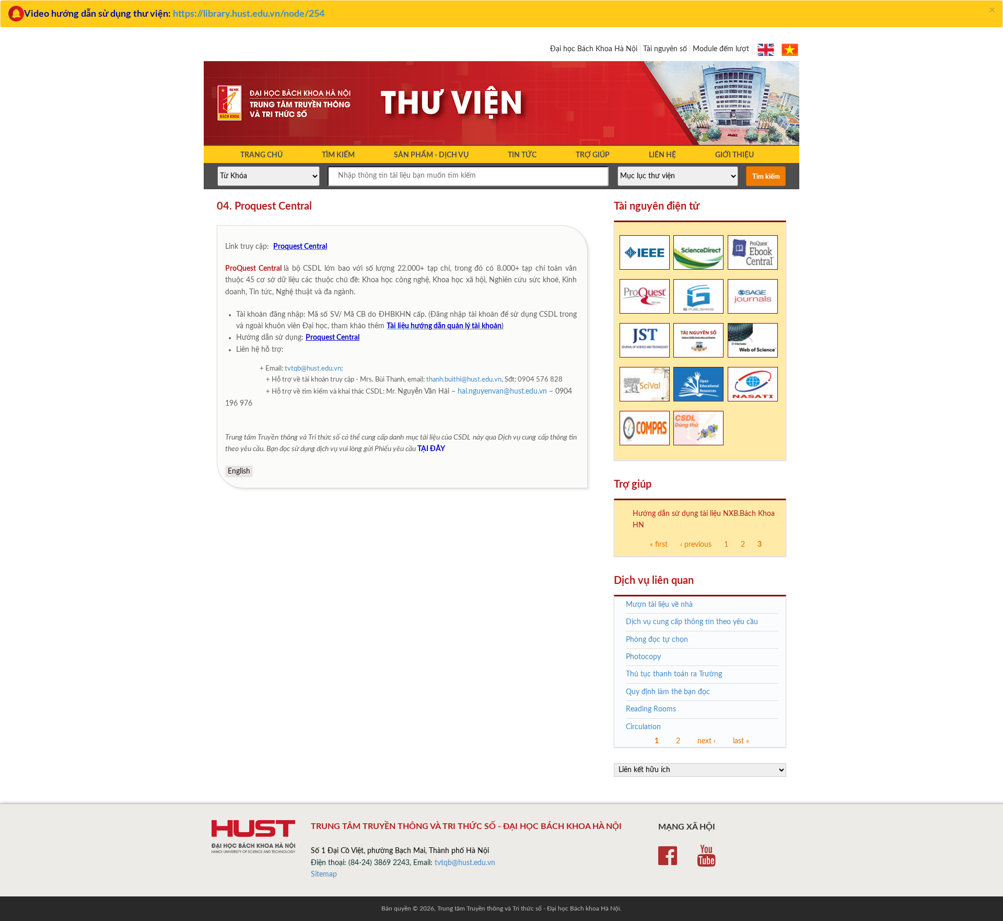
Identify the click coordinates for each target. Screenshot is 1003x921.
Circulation (643, 727)
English (239, 471)
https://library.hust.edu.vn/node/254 (248, 14)
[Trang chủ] (501, 143)
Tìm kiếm (338, 155)
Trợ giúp (593, 155)
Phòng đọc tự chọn (657, 639)
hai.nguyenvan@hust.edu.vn (502, 391)
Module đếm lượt (721, 49)
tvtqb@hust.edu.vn (313, 368)
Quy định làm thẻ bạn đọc (668, 692)
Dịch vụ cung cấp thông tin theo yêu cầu (692, 622)
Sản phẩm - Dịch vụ (431, 155)
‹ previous (696, 544)
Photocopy (643, 657)
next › (706, 741)
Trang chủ (261, 155)
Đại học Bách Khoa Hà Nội (593, 49)
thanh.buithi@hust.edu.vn (463, 379)
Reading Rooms (651, 709)
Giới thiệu (734, 155)
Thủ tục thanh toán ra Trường (674, 674)
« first (659, 544)
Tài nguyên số (665, 49)
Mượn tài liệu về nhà (659, 604)
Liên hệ (662, 155)
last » (741, 741)
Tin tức (522, 155)
